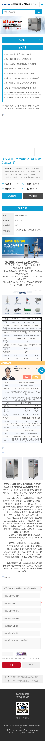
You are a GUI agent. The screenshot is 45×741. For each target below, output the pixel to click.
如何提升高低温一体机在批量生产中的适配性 (20, 64)
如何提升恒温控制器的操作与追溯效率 (17, 59)
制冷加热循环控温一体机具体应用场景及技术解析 (21, 97)
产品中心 (13, 106)
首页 (6, 106)
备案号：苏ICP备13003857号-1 (16, 730)
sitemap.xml (34, 730)
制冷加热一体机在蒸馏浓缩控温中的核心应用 (20, 88)
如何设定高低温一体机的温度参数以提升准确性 (21, 83)
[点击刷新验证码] (21, 654)
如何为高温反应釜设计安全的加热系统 (17, 69)
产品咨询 (12, 196)
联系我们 (33, 196)
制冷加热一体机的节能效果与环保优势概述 (19, 73)
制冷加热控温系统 (24, 106)
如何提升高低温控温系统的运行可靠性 (17, 54)
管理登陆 (31, 733)
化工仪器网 (21, 733)
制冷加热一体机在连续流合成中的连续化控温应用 (21, 93)
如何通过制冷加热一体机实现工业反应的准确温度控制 (22, 78)
